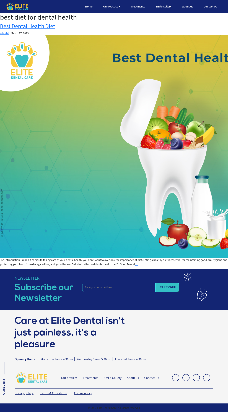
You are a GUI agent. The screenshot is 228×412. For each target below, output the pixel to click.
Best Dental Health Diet (27, 26)
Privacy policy (24, 393)
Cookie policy (83, 393)
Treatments (138, 6)
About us (187, 6)
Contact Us (210, 6)
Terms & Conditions (53, 393)
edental (4, 33)
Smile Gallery (164, 6)
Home (88, 6)
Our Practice (110, 6)
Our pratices (69, 378)
